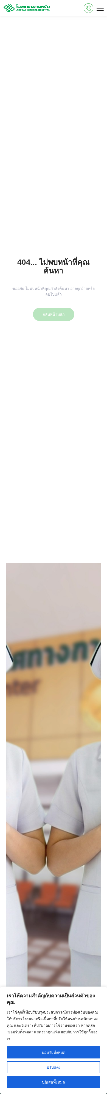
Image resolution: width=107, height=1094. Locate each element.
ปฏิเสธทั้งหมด (53, 1082)
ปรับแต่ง (54, 1067)
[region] (53, 1040)
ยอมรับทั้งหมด (53, 1052)
